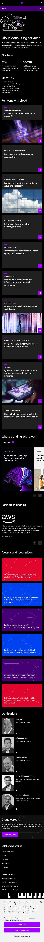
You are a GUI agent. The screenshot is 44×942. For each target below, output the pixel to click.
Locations (5, 867)
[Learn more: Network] (22, 382)
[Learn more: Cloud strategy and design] (22, 193)
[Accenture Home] (22, 2)
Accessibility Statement (10, 886)
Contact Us (5, 863)
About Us (5, 859)
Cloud (4, 9)
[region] (22, 920)
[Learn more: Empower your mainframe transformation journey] (22, 255)
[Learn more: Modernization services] (22, 124)
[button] (10, 834)
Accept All (21, 924)
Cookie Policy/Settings (9, 882)
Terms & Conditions (8, 878)
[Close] (40, 902)
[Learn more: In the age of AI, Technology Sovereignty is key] (22, 227)
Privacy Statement (8, 874)
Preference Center (8, 851)
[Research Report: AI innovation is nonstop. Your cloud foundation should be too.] (17, 469)
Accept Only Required (22, 930)
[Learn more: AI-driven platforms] (22, 347)
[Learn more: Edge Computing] (22, 315)
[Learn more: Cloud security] (22, 283)
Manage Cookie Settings (22, 936)
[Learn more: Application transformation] (22, 158)
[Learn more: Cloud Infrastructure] (22, 417)
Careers (4, 855)
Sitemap (4, 871)
